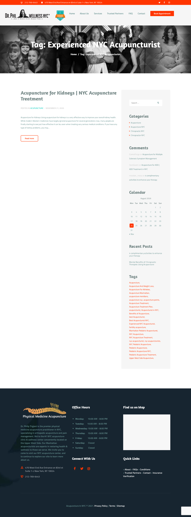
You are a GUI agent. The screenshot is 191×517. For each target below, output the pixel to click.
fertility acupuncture (137, 327)
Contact (147, 472)
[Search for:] (145, 102)
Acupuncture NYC (138, 126)
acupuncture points (151, 299)
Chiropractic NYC (137, 131)
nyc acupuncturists (152, 340)
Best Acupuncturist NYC (139, 320)
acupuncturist (134, 310)
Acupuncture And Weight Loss (141, 286)
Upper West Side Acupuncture (141, 358)
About (128, 469)
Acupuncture (36, 108)
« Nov (131, 234)
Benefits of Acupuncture (139, 313)
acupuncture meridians (138, 296)
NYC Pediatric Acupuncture (140, 344)
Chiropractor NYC (138, 135)
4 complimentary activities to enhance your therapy (145, 254)
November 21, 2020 (55, 108)
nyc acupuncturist (136, 340)
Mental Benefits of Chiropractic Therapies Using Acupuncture (142, 263)
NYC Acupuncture (136, 334)
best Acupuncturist (137, 316)
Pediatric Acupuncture (138, 347)
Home (74, 54)
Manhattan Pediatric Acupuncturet (143, 330)
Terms (112, 505)
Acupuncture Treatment (138, 303)
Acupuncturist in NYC (150, 310)
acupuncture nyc (136, 299)
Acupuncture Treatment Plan (141, 306)
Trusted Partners (133, 472)
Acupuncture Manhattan (139, 292)
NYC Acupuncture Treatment (140, 337)
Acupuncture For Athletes (139, 289)
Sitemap (121, 505)
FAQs (135, 469)
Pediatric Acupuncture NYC (140, 351)
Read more (29, 138)
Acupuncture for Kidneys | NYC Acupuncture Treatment (68, 96)
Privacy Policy (101, 505)
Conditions (145, 469)
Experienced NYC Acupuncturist (142, 323)
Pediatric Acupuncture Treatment (142, 354)
